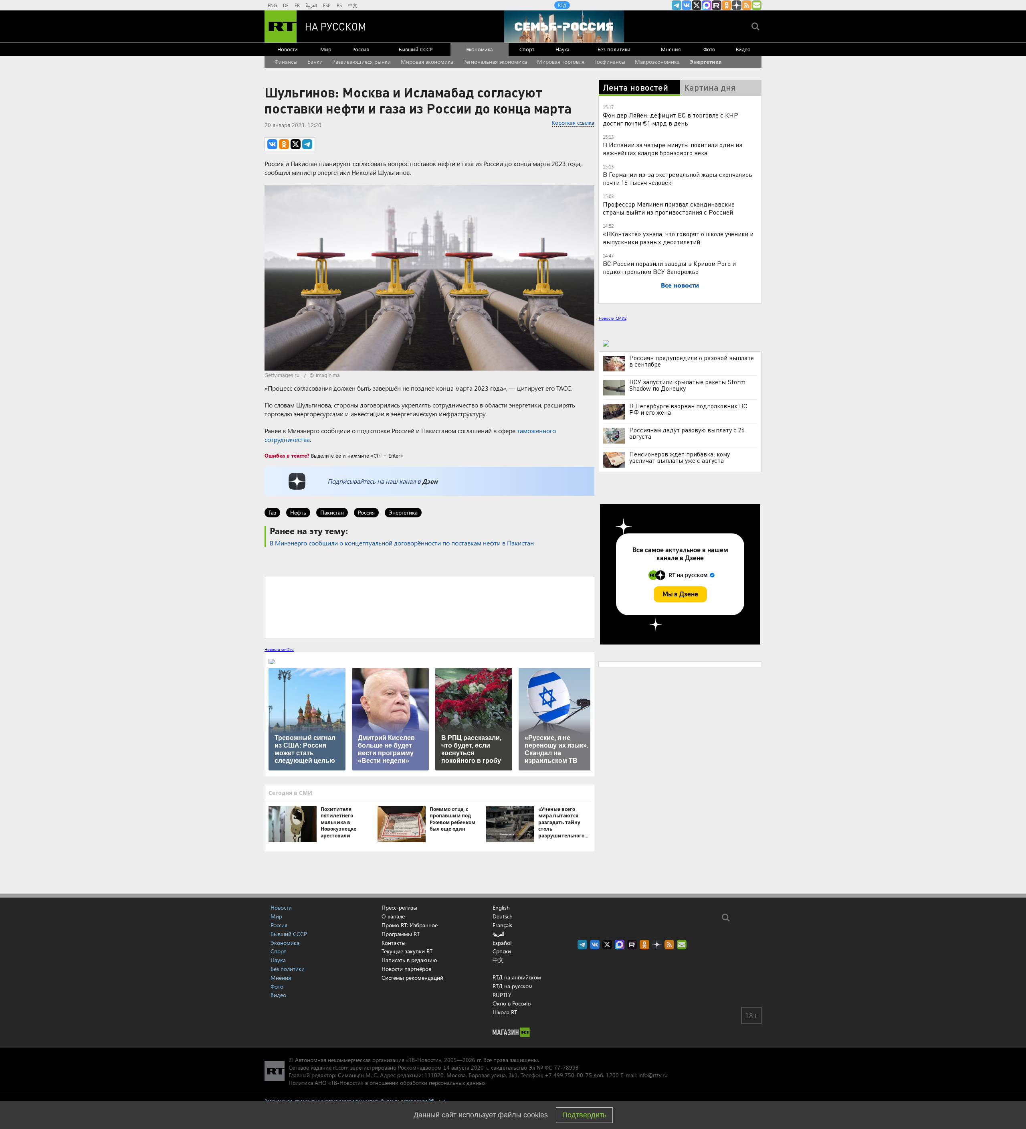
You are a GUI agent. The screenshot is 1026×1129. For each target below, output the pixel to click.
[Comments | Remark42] (429, 607)
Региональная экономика (495, 61)
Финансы (286, 61)
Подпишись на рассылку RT (756, 5)
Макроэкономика (657, 61)
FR (297, 5)
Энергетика (706, 61)
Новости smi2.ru (279, 649)
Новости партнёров (406, 969)
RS (339, 5)
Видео (743, 49)
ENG (272, 5)
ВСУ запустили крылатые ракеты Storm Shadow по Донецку (687, 385)
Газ (272, 512)
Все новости (680, 285)
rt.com (341, 1067)
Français (502, 925)
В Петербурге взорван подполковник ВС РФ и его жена (688, 409)
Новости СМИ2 (612, 318)
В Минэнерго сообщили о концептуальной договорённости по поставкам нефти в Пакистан (402, 543)
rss (746, 5)
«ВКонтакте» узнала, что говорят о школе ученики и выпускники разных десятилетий (678, 237)
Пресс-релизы (399, 907)
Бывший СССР (415, 49)
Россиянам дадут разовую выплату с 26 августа (687, 433)
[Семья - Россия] (564, 26)
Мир (325, 49)
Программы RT (401, 934)
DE (286, 5)
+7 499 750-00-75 (568, 1075)
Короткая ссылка (573, 122)
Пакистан (332, 512)
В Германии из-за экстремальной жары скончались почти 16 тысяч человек (677, 178)
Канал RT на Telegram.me (676, 5)
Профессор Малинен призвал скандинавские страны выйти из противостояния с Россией (669, 208)
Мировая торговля (560, 61)
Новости (287, 49)
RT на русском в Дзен (736, 5)
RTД (562, 5)
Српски (502, 951)
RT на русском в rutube (716, 5)
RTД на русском (513, 986)
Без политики (614, 49)
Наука (562, 49)
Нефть (298, 512)
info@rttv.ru (653, 1075)
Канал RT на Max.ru (706, 5)
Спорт (526, 49)
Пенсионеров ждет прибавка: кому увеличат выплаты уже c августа (679, 457)
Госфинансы (609, 61)
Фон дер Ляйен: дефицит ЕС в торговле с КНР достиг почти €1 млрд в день (670, 119)
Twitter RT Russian (696, 5)
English (501, 908)
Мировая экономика (427, 61)
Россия (360, 49)
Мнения (671, 49)
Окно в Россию (512, 1003)
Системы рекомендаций (412, 977)
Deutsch (503, 916)
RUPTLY (502, 995)
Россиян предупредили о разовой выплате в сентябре (691, 361)
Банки (315, 61)
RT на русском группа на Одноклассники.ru (726, 5)
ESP (327, 5)
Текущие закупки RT (407, 951)
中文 (352, 5)
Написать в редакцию (409, 960)
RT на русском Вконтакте (686, 5)
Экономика (479, 49)
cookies (535, 1115)
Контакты (394, 943)
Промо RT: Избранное (410, 925)
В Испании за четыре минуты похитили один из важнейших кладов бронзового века (672, 148)
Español (502, 943)
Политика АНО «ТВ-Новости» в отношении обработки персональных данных (387, 1082)
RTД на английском (517, 977)
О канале (393, 916)
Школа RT (505, 1012)
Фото (709, 49)
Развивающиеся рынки (361, 61)
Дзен (430, 481)
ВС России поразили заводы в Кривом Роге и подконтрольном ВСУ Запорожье (669, 267)
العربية (311, 5)
